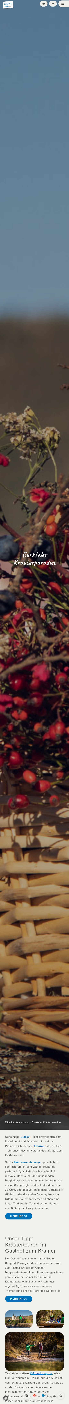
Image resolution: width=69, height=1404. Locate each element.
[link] (26, 1395)
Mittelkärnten (12, 1122)
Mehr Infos (18, 1216)
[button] (6, 1398)
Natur (26, 1122)
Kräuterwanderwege (27, 1162)
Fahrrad (39, 1146)
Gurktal (25, 1137)
